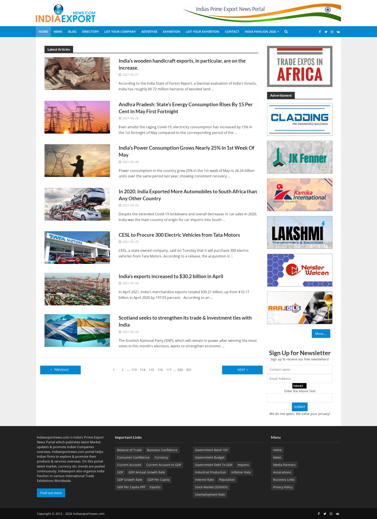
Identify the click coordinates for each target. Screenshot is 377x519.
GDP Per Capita (158, 480)
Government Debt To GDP (213, 465)
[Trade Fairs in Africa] (299, 66)
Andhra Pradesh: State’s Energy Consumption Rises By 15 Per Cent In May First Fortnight (186, 107)
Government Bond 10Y (211, 450)
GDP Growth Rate (129, 480)
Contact (232, 31)
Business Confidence (162, 450)
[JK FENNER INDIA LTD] (299, 157)
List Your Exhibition (202, 31)
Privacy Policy (283, 487)
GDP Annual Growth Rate (147, 472)
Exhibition (171, 31)
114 (142, 370)
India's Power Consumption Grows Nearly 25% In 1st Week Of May (186, 151)
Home (43, 31)
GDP (120, 472)
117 (168, 370)
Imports (243, 465)
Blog (72, 31)
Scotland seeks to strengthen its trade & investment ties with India (185, 321)
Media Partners (284, 465)
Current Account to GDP (163, 465)
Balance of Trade (129, 450)
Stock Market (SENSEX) (211, 487)
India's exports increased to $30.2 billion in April (171, 276)
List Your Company (120, 31)
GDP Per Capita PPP (131, 487)
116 (160, 370)
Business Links (284, 480)
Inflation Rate (241, 472)
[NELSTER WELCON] (299, 269)
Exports (155, 487)
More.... (321, 333)
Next (241, 370)
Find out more (51, 493)
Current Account (129, 465)
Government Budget (209, 457)
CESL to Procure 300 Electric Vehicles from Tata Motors (179, 235)
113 (134, 370)
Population (227, 480)
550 (180, 370)
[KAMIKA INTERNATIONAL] (299, 194)
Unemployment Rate (210, 494)
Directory (90, 31)
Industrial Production (210, 472)
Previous (61, 370)
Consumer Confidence (133, 457)
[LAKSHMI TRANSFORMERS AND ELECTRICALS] (299, 232)
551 (189, 370)
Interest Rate (204, 480)
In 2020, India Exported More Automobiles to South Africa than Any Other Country (188, 194)
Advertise (149, 31)
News (58, 31)
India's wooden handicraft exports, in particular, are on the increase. (182, 64)
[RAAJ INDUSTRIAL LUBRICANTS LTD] (299, 307)
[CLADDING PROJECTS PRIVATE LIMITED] (299, 119)
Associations (282, 472)
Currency (161, 457)
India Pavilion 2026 (260, 31)
